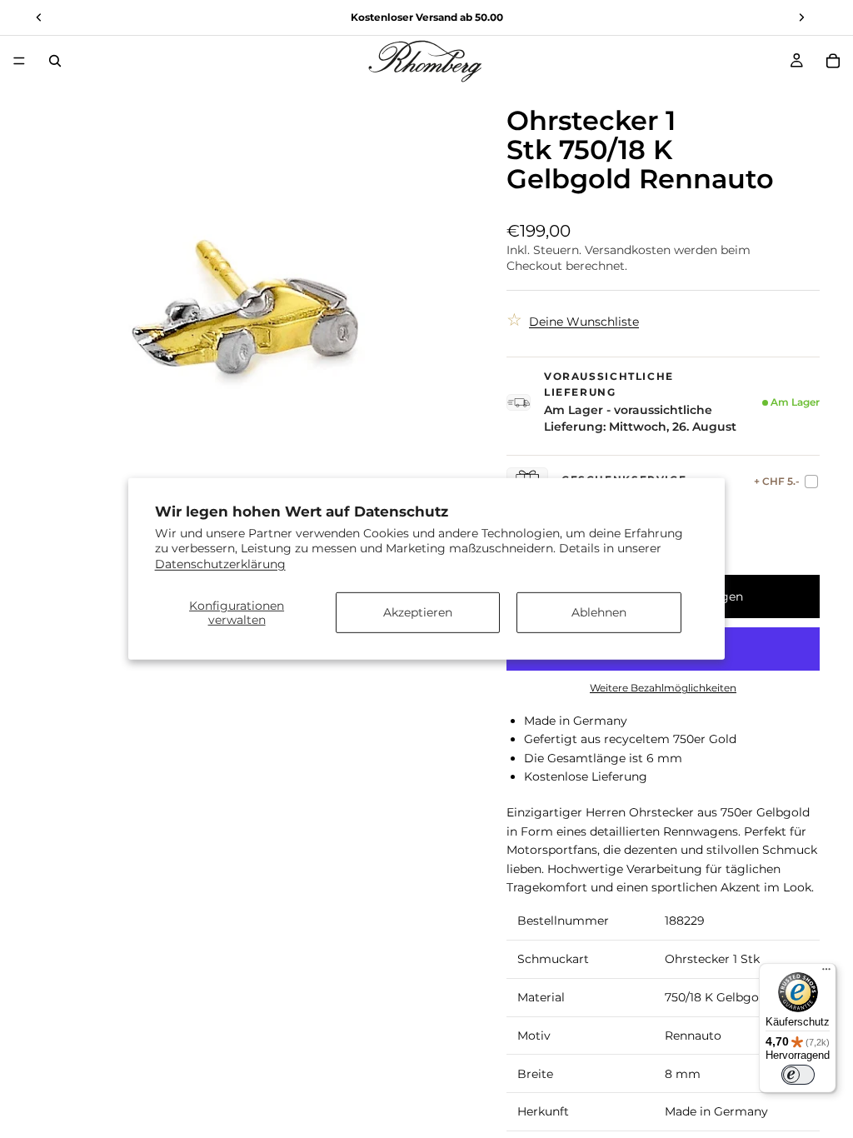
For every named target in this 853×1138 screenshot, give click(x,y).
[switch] (798, 1075)
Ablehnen (598, 612)
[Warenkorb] (833, 60)
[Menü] (19, 61)
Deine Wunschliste (584, 321)
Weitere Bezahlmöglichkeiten (663, 688)
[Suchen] (55, 60)
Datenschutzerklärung (220, 563)
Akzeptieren (417, 612)
